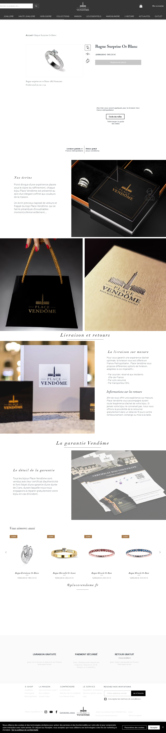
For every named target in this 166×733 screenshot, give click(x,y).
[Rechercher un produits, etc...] (36, 5)
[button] (140, 6)
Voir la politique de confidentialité (24, 729)
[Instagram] (46, 712)
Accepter (154, 727)
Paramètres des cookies (134, 727)
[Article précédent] (6, 552)
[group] (83, 557)
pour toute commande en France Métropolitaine (124, 663)
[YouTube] (51, 712)
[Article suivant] (160, 552)
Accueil (29, 35)
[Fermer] (162, 727)
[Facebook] (56, 712)
